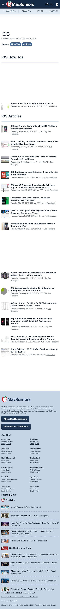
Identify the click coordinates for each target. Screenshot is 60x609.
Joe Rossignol (51, 177)
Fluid (31, 605)
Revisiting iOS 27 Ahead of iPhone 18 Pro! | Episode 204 (34, 581)
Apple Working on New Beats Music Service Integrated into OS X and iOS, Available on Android (31, 321)
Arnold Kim (5, 439)
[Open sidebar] (57, 5)
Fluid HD (38, 605)
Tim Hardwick (35, 458)
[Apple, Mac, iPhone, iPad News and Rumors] (20, 7)
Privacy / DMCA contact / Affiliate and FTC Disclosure (19, 597)
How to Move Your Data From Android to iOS (32, 103)
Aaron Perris (34, 486)
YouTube (10, 500)
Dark (53, 605)
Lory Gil (53, 106)
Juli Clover (50, 355)
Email (3, 444)
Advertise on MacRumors (16, 426)
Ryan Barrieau (35, 477)
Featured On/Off (7, 605)
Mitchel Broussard (8, 458)
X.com (8, 444)
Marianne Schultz (36, 467)
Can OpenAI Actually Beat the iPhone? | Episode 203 (32, 589)
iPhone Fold (26, 11)
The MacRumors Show (20, 548)
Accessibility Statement (9, 601)
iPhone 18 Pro (9, 11)
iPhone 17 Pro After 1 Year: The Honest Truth (29, 541)
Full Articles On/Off (21, 605)
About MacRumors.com (15, 419)
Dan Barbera (5, 477)
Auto (44, 605)
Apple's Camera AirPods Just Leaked (26, 507)
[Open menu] (3, 4)
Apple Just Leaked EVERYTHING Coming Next (30, 516)
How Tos (15, 44)
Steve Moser (5, 486)
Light (48, 605)
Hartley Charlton (7, 467)
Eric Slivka (34, 439)
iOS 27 (40, 11)
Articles (27, 44)
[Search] (52, 4)
